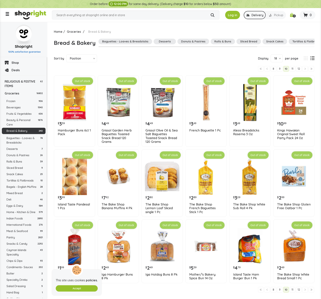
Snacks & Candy (25, 243)
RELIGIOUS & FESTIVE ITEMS (24, 84)
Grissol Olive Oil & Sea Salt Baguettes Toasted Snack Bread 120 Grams (161, 136)
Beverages (25, 107)
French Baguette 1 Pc (205, 130)
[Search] (212, 15)
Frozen (25, 101)
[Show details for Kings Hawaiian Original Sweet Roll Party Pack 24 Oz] (293, 102)
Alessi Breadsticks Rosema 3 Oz (246, 132)
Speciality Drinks (25, 280)
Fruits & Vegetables (25, 113)
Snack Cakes (25, 174)
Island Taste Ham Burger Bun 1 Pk (246, 276)
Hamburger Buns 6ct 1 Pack (74, 132)
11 (292, 68)
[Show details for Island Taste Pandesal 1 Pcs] (74, 176)
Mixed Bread (25, 193)
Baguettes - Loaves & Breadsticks (25, 140)
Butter (25, 273)
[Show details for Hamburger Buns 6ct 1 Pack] (74, 102)
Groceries (24, 93)
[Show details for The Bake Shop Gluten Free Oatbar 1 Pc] (293, 176)
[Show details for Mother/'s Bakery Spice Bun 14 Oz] (206, 246)
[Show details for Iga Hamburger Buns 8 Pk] (118, 246)
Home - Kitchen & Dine (25, 212)
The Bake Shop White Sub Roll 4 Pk (249, 206)
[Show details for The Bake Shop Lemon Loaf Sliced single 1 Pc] (162, 176)
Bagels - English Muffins (25, 187)
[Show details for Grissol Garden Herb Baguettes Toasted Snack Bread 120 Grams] (118, 102)
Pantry (25, 237)
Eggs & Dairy (25, 206)
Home (58, 31)
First (261, 69)
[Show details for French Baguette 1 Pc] (206, 102)
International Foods (25, 224)
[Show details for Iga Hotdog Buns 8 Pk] (162, 246)
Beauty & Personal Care (25, 122)
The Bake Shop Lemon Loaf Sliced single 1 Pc (159, 208)
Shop (15, 63)
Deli (25, 199)
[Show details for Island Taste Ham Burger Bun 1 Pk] (249, 246)
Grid (305, 58)
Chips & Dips (25, 261)
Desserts (25, 149)
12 (299, 68)
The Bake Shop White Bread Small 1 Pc (293, 276)
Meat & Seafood (25, 231)
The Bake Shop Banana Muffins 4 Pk (117, 206)
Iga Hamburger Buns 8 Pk (117, 276)
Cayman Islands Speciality (25, 252)
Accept (77, 288)
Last (311, 69)
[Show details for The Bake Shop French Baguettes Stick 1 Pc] (206, 176)
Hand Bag (25, 292)
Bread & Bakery (25, 131)
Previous (267, 69)
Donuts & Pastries (25, 155)
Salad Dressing (25, 286)
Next (305, 69)
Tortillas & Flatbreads (25, 180)
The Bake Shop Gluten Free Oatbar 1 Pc (294, 206)
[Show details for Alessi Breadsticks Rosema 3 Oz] (249, 102)
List (312, 58)
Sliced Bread (25, 168)
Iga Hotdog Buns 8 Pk (161, 274)
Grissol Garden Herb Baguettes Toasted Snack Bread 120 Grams (117, 136)
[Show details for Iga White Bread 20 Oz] (74, 246)
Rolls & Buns (25, 161)
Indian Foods (25, 218)
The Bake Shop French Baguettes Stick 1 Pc (202, 208)
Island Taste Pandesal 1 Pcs (74, 206)
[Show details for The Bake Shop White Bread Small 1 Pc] (293, 246)
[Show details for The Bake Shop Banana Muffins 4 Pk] (118, 176)
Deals (16, 70)
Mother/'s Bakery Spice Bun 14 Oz (202, 276)
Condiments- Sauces (25, 267)
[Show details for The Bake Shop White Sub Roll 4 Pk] (249, 176)
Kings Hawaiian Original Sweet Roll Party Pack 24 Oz (291, 134)
